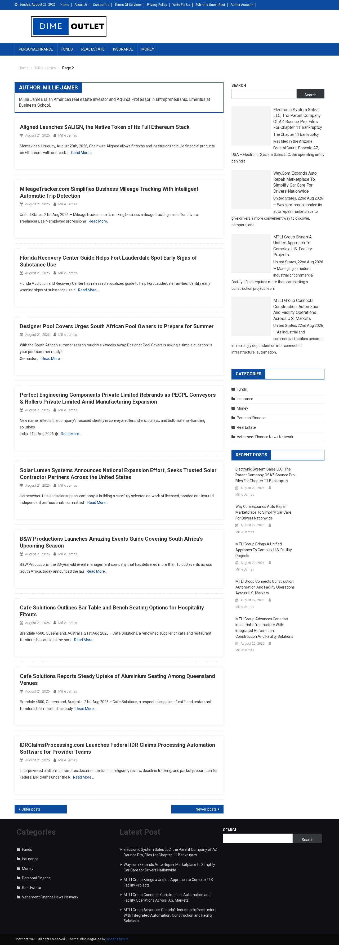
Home (64, 5)
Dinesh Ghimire (117, 939)
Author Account (241, 5)
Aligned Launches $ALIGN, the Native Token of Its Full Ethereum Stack (105, 127)
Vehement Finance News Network (265, 437)
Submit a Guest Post (210, 5)
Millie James (67, 135)
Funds (67, 49)
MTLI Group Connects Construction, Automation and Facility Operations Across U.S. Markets (296, 309)
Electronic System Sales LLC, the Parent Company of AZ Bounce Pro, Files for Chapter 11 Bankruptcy (297, 118)
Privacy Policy (157, 5)
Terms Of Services (128, 5)
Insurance (123, 49)
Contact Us (101, 5)
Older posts (31, 809)
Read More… (81, 153)
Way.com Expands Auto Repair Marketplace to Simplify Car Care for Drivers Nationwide (295, 182)
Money (147, 49)
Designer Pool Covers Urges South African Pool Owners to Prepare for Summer (117, 326)
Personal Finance (36, 49)
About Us (81, 5)
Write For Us (181, 5)
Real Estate (93, 49)
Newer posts (206, 809)
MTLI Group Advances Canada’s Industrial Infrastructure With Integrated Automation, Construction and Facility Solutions (264, 628)
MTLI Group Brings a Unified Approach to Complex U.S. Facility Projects (292, 245)
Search (238, 85)
